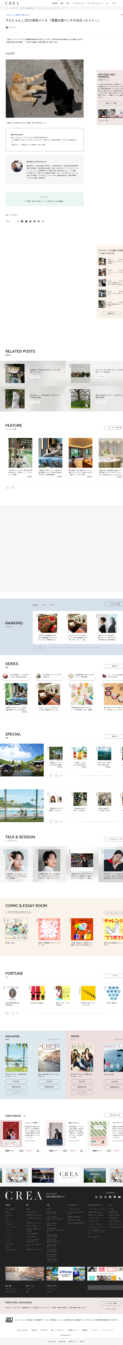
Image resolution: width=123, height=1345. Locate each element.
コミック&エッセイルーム (95, 3)
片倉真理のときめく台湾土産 (33, 1215)
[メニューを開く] (114, 3)
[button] (7, 487)
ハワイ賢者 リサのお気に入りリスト (33, 1219)
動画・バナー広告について (58, 1330)
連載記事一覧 (111, 313)
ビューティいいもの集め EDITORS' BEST (32, 1240)
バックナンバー (53, 1039)
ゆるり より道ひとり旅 (94, 1236)
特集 (67, 3)
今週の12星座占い (113, 1218)
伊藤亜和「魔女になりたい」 (95, 1212)
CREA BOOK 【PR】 (10, 1292)
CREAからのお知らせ (11, 1250)
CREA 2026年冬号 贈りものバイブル (52, 1224)
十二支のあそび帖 (93, 1221)
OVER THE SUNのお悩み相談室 (76, 1223)
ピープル (28, 1289)
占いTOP (111, 1209)
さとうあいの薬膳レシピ (32, 1234)
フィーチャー (8, 1241)
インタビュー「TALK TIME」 (95, 1224)
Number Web (62, 1341)
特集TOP (49, 1209)
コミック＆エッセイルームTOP (96, 1209)
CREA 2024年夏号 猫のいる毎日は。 (52, 1255)
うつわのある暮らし (31, 1236)
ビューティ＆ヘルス (10, 1227)
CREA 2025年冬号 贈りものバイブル (52, 1245)
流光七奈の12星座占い (115, 1215)
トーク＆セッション (78, 3)
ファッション (8, 1230)
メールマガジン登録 (111, 1303)
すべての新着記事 (10, 1209)
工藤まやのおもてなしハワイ (33, 1223)
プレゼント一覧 (103, 120)
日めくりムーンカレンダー (116, 1224)
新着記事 (54, 3)
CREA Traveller (52, 1341)
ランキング (8, 1235)
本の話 (81, 1341)
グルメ (7, 1218)
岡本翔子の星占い (113, 1212)
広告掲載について (72, 1330)
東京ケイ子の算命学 (114, 1221)
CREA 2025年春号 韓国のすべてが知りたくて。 (54, 1240)
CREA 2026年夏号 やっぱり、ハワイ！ (52, 1213)
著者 (27, 1292)
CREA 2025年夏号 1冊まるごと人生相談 (52, 1236)
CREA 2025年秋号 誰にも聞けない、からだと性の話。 (55, 1230)
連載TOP (28, 1209)
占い (107, 3)
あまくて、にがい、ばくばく (95, 1227)
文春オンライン (73, 1341)
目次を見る (16, 1081)
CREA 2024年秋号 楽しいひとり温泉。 (52, 1250)
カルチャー (8, 1221)
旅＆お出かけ (8, 1215)
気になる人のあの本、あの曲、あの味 (76, 1213)
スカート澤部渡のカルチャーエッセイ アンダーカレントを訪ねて (96, 1231)
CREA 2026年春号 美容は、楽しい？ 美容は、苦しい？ (55, 1218)
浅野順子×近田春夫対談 (74, 1217)
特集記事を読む (16, 1087)
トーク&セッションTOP (74, 1209)
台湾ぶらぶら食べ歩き (32, 1212)
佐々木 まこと (12, 27)
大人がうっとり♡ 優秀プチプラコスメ (33, 1245)
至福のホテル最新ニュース (33, 1226)
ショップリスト (16, 1092)
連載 (62, 3)
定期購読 (84, 1330)
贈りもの (7, 1212)
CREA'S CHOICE (9, 1244)
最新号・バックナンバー (11, 1289)
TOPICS (7, 1247)
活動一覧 (49, 1292)
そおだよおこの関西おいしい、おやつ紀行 (34, 1229)
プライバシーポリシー (108, 1330)
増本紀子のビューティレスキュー (34, 1250)
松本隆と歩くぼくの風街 (74, 1220)
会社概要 (33, 1330)
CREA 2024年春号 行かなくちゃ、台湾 (52, 1260)
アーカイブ (8, 1238)
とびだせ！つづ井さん (94, 1218)
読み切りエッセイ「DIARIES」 (96, 1215)
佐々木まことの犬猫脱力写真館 (17, 15)
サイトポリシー (96, 1330)
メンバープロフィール (52, 1289)
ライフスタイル (9, 1224)
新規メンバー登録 (111, 103)
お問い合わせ (44, 1330)
